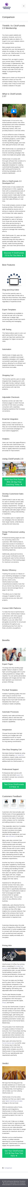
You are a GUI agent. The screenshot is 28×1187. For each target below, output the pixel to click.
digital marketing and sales (13, 1101)
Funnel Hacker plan (8, 1043)
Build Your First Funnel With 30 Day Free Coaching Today (14, 482)
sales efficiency (10, 836)
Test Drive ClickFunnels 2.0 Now (14, 785)
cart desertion (19, 755)
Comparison (8, 1168)
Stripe (4, 1002)
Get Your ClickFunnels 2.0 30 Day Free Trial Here (14, 1153)
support (18, 775)
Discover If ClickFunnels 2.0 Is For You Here (14, 254)
